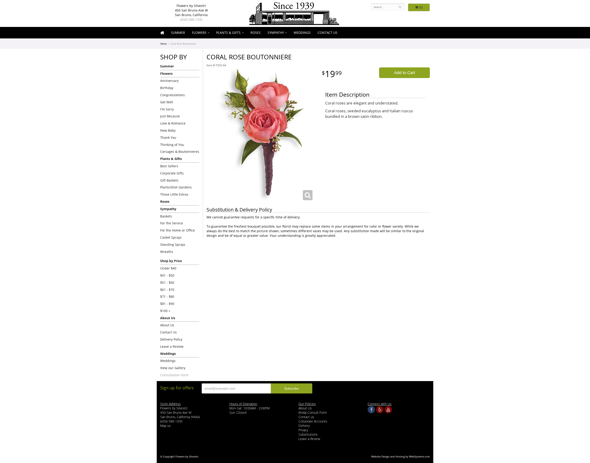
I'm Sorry (167, 109)
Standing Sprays (172, 244)
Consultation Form (174, 375)
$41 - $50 (167, 275)
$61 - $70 (167, 289)
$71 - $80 (167, 296)
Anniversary (169, 80)
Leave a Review (171, 346)
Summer (178, 32)
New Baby (168, 130)
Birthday (166, 88)
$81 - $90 (167, 303)
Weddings (302, 32)
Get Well (166, 102)
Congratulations (172, 95)
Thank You (168, 137)
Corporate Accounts (312, 421)
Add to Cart (404, 72)
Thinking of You (172, 144)
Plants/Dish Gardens (176, 187)
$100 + (165, 311)
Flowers (199, 32)
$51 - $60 (167, 282)
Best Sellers (169, 166)
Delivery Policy (171, 339)
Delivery (304, 425)
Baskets (166, 216)
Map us (165, 425)
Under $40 (168, 268)
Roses (256, 32)
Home (163, 43)
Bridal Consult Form (312, 412)
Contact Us (327, 32)
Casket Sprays (171, 237)
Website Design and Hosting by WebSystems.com (400, 456)
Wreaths (166, 251)
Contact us (306, 417)
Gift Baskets (169, 180)
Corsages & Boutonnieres (179, 151)
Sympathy (276, 32)
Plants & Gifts (228, 32)
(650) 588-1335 (191, 19)
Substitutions (308, 434)
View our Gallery (172, 368)
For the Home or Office (177, 230)
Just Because (170, 116)
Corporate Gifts (172, 173)
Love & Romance (173, 123)
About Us (167, 325)
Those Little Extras (174, 194)
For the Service (171, 223)
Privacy (303, 430)
